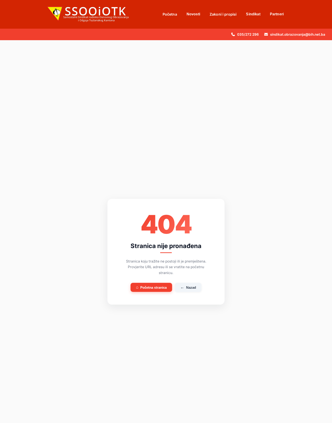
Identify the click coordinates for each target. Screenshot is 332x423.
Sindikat (253, 14)
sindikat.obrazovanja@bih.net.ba (297, 34)
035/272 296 (248, 34)
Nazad (188, 287)
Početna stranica (151, 287)
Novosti (193, 14)
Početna (170, 14)
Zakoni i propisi (223, 14)
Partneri (277, 14)
